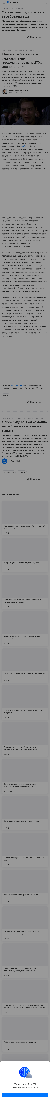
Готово (25, 1095)
